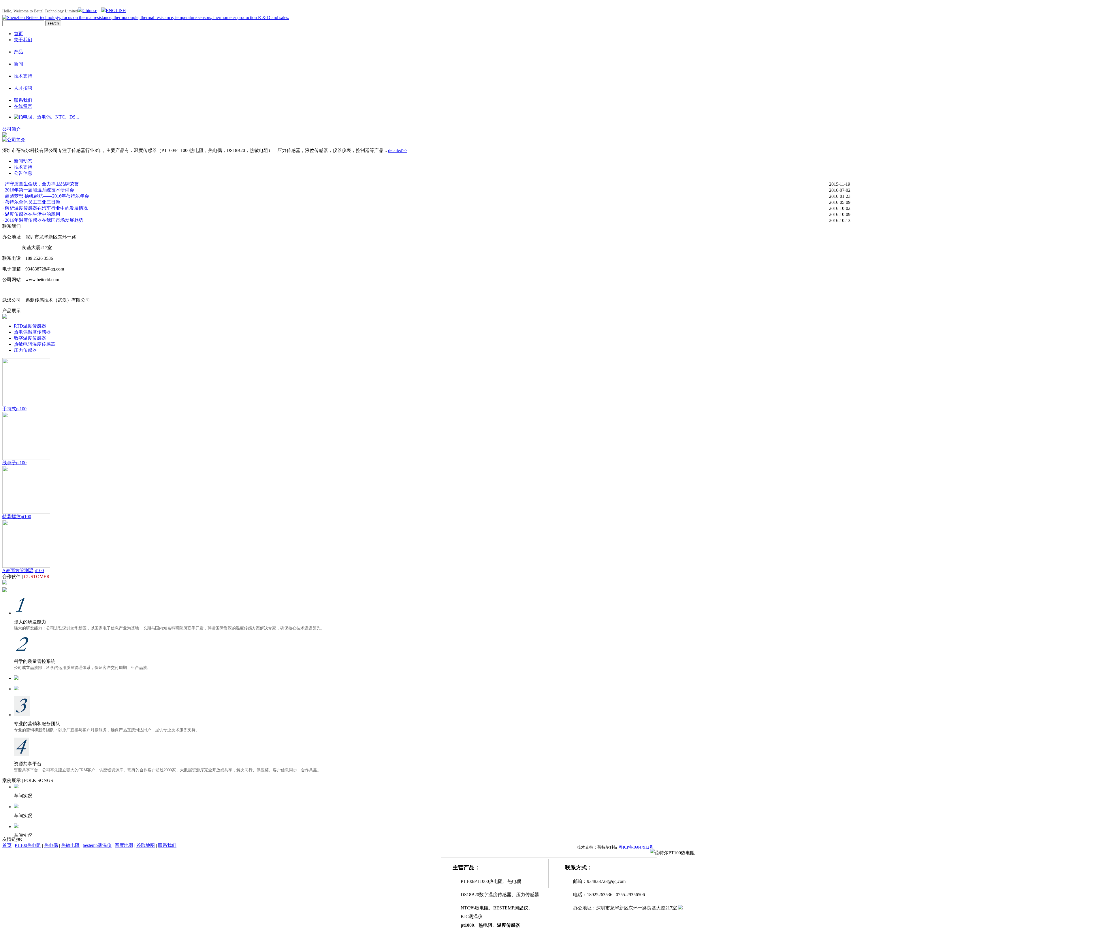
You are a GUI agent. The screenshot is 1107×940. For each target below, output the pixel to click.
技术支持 (23, 76)
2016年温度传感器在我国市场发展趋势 (44, 220)
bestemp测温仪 (97, 845)
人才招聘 (23, 88)
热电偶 (51, 845)
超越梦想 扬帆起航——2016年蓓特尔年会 (47, 195)
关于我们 (23, 39)
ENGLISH (116, 10)
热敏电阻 (70, 845)
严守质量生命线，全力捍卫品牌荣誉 (42, 183)
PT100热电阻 (28, 845)
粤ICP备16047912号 (636, 847)
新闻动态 (23, 161)
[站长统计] (680, 907)
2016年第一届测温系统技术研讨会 (39, 189)
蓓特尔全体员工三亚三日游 (32, 202)
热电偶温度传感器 (32, 332)
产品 (18, 51)
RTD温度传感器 (30, 326)
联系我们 (23, 100)
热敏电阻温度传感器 (34, 344)
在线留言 (23, 106)
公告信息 (23, 173)
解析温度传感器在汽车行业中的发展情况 (46, 208)
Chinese (89, 10)
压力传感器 (25, 350)
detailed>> (397, 150)
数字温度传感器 (30, 338)
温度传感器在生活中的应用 (32, 214)
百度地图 (124, 845)
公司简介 (11, 129)
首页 (18, 33)
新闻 (18, 63)
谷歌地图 (145, 845)
